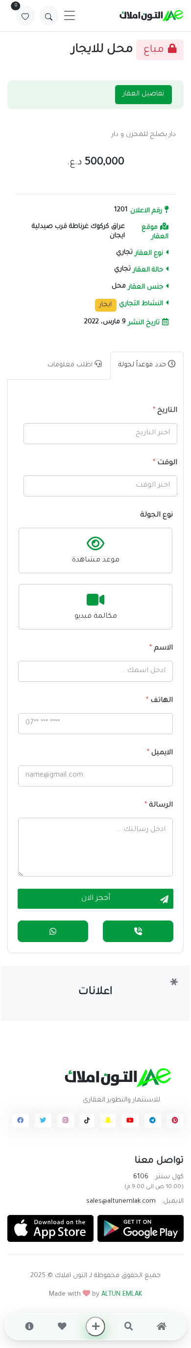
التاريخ (165, 411)
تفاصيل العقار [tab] (143, 94)
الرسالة (158, 805)
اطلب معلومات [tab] (71, 365)
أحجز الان (95, 899)
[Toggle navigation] (69, 15)
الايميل (160, 753)
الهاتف (159, 701)
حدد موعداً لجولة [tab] (143, 365)
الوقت (165, 463)
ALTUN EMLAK (121, 1294)
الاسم (161, 648)
